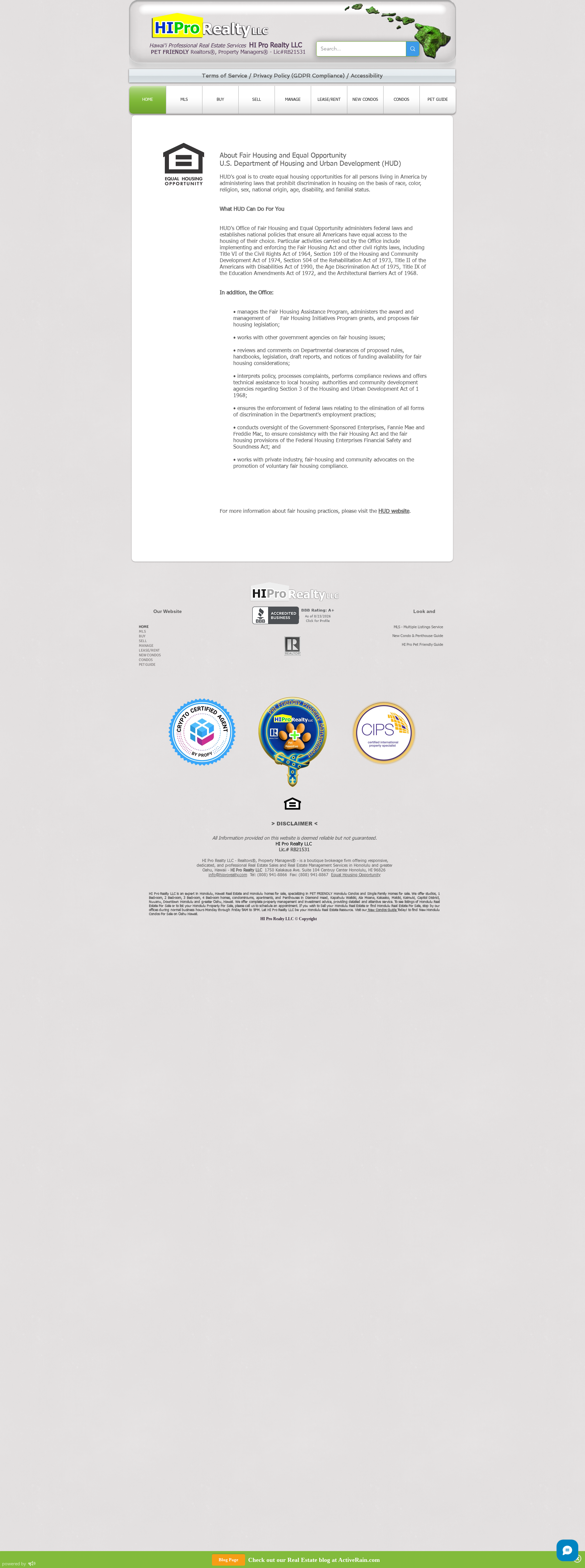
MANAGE (146, 645)
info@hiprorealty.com (228, 875)
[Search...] (412, 49)
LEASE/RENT (149, 650)
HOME (144, 626)
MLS (142, 631)
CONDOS (146, 660)
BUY (142, 636)
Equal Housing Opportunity (356, 875)
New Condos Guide (382, 910)
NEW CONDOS (150, 655)
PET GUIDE (147, 664)
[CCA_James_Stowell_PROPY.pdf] (202, 732)
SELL (143, 641)
